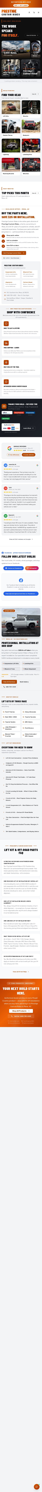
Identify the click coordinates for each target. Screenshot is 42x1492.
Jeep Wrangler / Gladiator (10, 728)
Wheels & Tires (9, 669)
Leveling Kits (28, 663)
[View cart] (34, 12)
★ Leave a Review (28, 454)
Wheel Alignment (30, 669)
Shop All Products (19, 1011)
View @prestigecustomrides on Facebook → (21, 593)
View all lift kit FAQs (20, 971)
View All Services (9, 682)
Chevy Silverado (30, 712)
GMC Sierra (29, 722)
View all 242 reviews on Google (20, 539)
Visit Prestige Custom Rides (12, 253)
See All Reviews (14, 454)
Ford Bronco (29, 728)
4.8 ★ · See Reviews (12, 258)
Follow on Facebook (15, 568)
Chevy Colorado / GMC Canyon (31, 735)
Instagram (33, 568)
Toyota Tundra (10, 722)
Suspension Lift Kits (11, 663)
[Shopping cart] (34, 12)
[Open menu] (38, 12)
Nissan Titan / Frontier (10, 735)
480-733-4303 (11, 687)
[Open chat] (37, 1487)
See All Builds (31, 35)
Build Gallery (24, 682)
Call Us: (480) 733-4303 (22, 1016)
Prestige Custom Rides (10, 224)
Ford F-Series (10, 712)
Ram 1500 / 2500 (11, 717)
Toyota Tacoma (30, 717)
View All (34, 94)
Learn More (27, 428)
